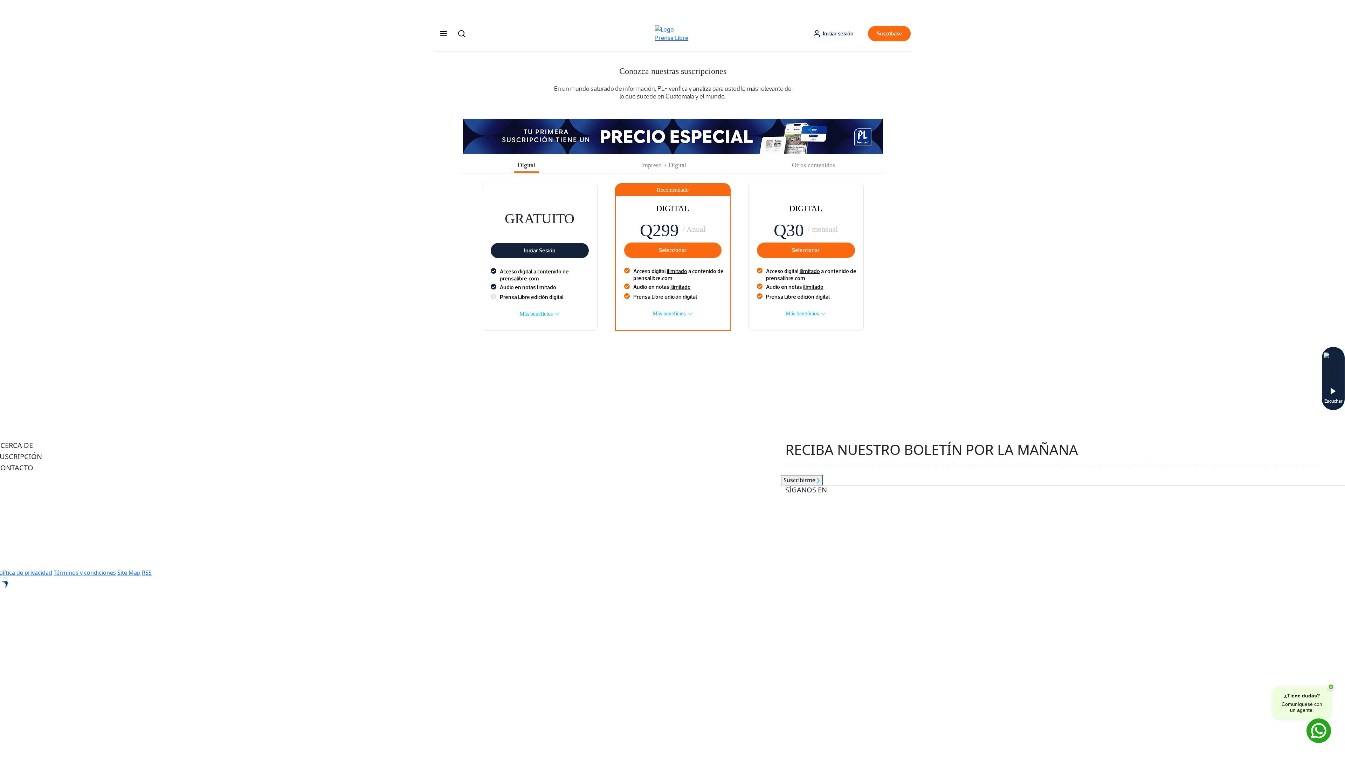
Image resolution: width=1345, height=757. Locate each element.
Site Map (128, 573)
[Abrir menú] (443, 34)
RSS (147, 573)
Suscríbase (889, 33)
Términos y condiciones (85, 573)
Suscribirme (800, 480)
